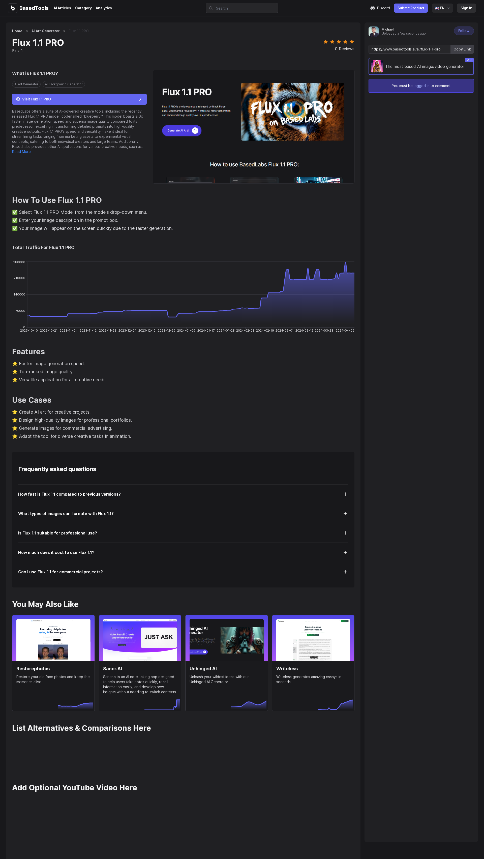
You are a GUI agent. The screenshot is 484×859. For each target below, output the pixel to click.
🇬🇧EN (439, 8)
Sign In (466, 8)
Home (17, 31)
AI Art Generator (45, 31)
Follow (464, 31)
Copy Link (462, 49)
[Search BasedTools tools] (209, 8)
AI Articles (62, 8)
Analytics (104, 8)
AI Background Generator (64, 84)
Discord (383, 8)
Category (83, 8)
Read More (21, 151)
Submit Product (411, 8)
